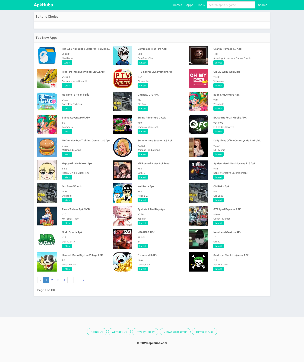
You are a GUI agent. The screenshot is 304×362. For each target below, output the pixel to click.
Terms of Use (204, 331)
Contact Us (119, 331)
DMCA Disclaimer (175, 331)
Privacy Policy (145, 331)
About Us (97, 331)
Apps (189, 5)
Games (177, 5)
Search (262, 5)
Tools (201, 5)
